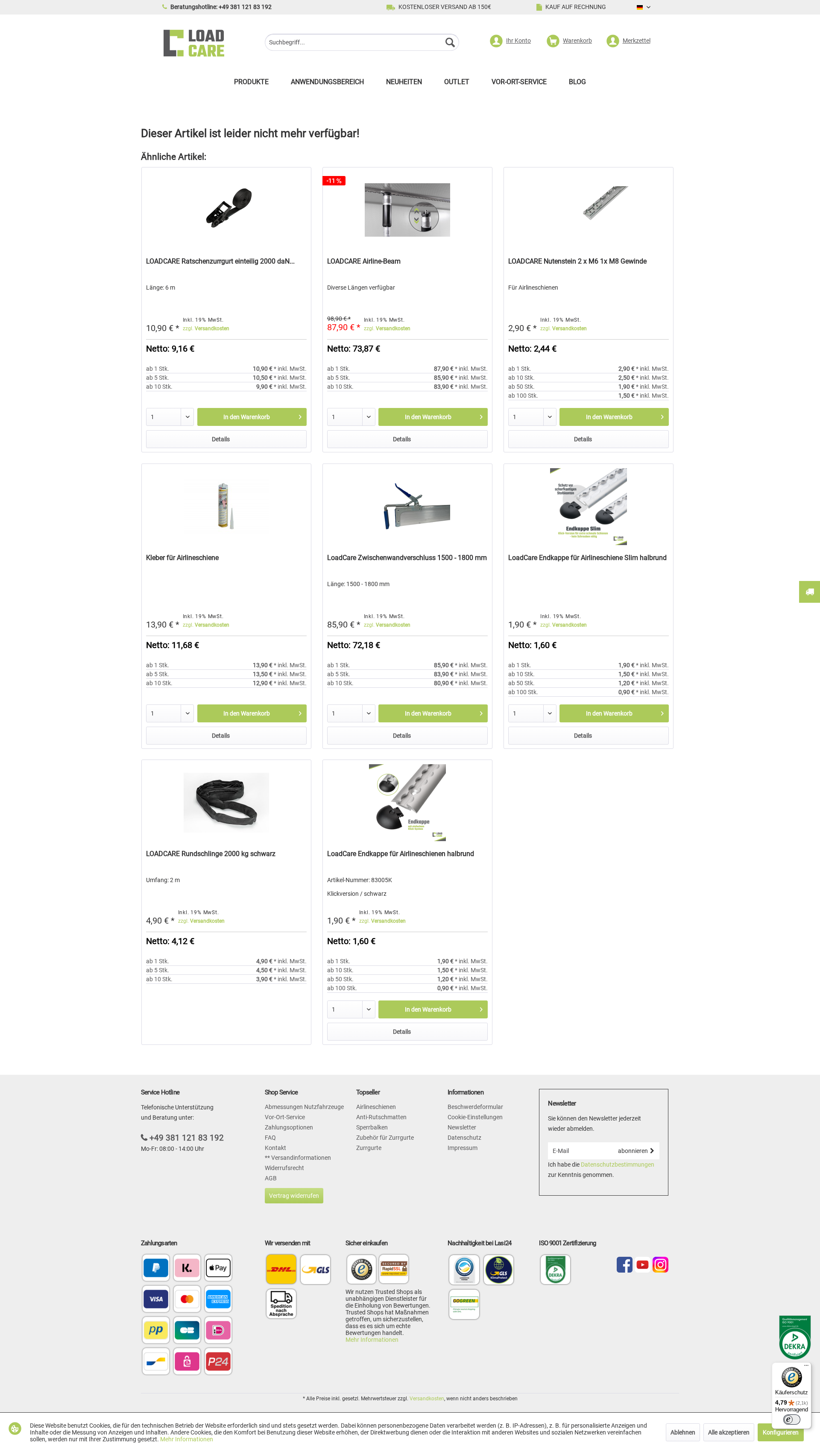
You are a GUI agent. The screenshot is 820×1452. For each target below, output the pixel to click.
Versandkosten (427, 1399)
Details (221, 439)
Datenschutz (464, 1137)
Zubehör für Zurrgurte (385, 1137)
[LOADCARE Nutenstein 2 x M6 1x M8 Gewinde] (588, 210)
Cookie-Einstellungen (475, 1117)
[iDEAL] (218, 1330)
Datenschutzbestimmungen (617, 1164)
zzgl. (206, 328)
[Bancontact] (156, 1362)
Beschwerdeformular (475, 1106)
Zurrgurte (368, 1147)
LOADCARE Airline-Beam (364, 261)
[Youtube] (642, 1265)
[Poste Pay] (156, 1330)
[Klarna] (187, 1268)
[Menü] (806, 1367)
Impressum (462, 1147)
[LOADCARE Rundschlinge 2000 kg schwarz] (226, 802)
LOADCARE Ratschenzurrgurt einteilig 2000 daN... (220, 261)
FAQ (270, 1137)
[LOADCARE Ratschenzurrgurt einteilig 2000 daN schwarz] (226, 210)
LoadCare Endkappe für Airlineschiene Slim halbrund (587, 558)
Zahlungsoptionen (289, 1127)
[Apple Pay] (218, 1268)
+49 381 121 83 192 (186, 1138)
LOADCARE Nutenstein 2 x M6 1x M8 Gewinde (577, 261)
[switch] (791, 1419)
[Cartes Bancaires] (187, 1330)
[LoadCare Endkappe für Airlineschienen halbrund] (407, 802)
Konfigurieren (781, 1432)
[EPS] (187, 1362)
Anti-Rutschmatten (381, 1117)
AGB (271, 1178)
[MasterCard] (187, 1299)
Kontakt (275, 1147)
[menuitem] (362, 43)
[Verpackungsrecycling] (464, 1284)
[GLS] (315, 1269)
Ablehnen (683, 1432)
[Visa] (156, 1299)
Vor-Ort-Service (285, 1117)
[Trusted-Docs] (362, 1270)
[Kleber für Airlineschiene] (226, 506)
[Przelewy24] (218, 1362)
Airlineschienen (376, 1106)
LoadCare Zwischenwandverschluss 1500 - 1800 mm (407, 558)
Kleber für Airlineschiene (182, 558)
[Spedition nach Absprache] (281, 1303)
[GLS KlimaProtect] (498, 1284)
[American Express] (218, 1299)
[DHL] (281, 1269)
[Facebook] (625, 1265)
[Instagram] (660, 1265)
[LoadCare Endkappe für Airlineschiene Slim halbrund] (588, 506)
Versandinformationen (300, 1157)
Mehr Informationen (372, 1339)
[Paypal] (156, 1268)
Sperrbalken (372, 1127)
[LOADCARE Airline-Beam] (407, 210)
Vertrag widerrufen (294, 1195)
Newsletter (462, 1127)
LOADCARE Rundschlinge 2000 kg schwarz (210, 854)
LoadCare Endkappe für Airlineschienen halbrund (400, 854)
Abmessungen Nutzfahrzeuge (304, 1106)
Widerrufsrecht (284, 1168)
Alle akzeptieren (729, 1432)
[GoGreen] (464, 1318)
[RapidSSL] (394, 1270)
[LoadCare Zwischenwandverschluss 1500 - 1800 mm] (407, 506)
